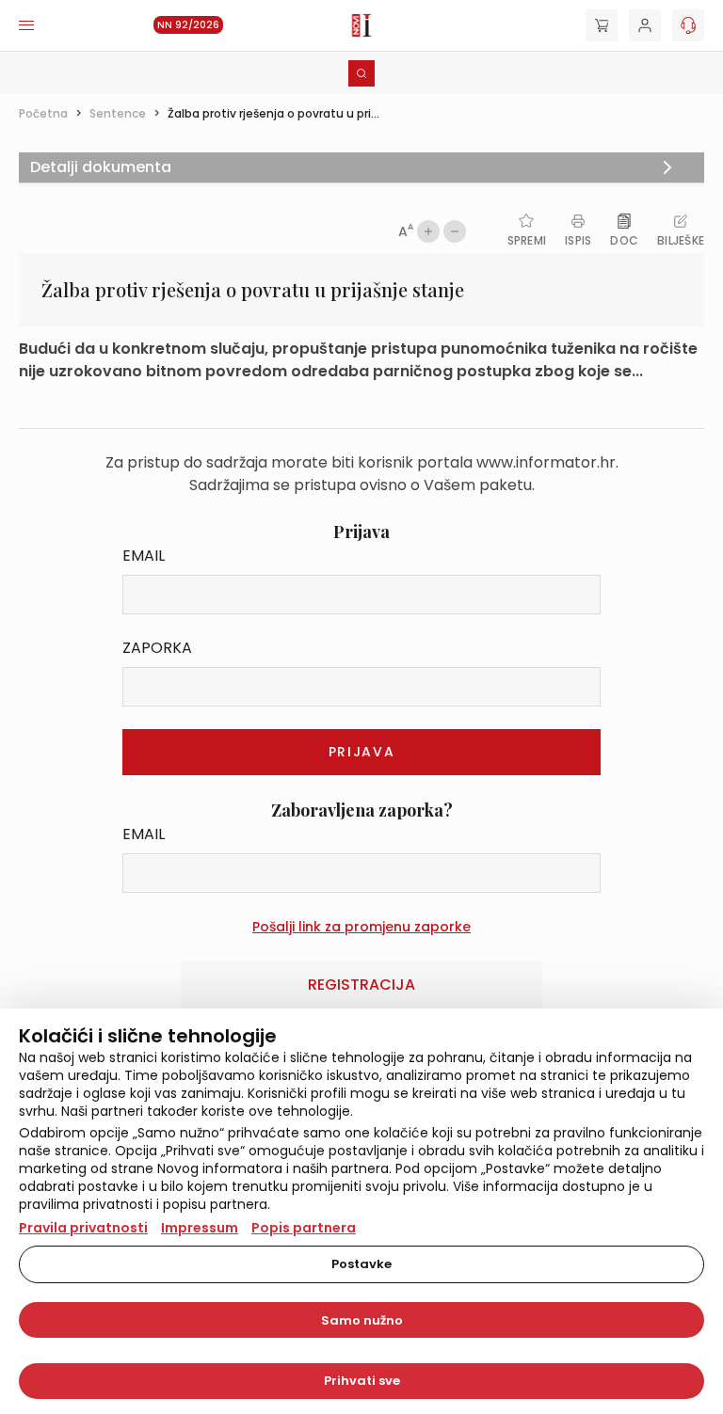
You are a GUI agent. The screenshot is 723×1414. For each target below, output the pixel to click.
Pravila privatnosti (83, 1227)
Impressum (199, 1227)
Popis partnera (303, 1227)
